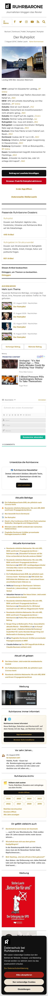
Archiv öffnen (24, 792)
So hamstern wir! (13, 758)
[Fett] (4, 415)
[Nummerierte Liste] (15, 415)
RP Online (16, 104)
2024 (29, 799)
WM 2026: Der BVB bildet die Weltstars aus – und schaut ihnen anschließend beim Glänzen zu (25, 579)
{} (26, 415)
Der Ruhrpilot (19, 306)
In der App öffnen (24, 189)
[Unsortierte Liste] (18, 415)
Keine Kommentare (36, 41)
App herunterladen (24, 734)
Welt (13, 98)
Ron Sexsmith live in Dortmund (17, 514)
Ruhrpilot (8, 218)
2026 (8, 799)
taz (35, 119)
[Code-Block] (23, 415)
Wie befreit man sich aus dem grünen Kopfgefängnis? (20, 843)
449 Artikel (8, 234)
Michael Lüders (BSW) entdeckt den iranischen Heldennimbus (23, 528)
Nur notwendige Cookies (24, 982)
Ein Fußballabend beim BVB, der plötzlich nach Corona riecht (23, 503)
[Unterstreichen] (9, 415)
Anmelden (42, 400)
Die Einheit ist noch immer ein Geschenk (22, 829)
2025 (19, 799)
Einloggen (6, 275)
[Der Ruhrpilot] (7, 306)
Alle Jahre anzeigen (11, 815)
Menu (6, 23)
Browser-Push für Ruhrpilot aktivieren (24, 181)
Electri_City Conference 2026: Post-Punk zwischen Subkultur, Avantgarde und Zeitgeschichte (25, 522)
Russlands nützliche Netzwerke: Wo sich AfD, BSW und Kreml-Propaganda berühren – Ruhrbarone (24, 551)
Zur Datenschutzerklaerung (16, 968)
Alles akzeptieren (24, 975)
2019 (40, 804)
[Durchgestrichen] (12, 415)
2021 (19, 804)
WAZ (27, 128)
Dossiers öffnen (10, 812)
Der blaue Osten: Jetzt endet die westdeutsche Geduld (23, 662)
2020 (29, 804)
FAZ (32, 107)
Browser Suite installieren (24, 740)
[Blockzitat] (20, 415)
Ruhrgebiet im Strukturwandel (18, 242)
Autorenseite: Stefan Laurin (24, 197)
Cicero (38, 116)
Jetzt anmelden (24, 485)
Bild (36, 122)
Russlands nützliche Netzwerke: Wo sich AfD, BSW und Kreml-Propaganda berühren (25, 509)
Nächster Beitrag (35, 347)
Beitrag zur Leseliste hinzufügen (24, 173)
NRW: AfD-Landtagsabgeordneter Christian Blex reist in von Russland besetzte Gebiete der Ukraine (25, 567)
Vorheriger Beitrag (13, 347)
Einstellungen (24, 989)
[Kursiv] (6, 415)
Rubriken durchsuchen (13, 809)
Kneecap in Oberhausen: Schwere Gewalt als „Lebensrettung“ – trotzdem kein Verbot (23, 588)
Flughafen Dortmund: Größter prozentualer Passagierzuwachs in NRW (22, 533)
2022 (8, 804)
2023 (39, 799)
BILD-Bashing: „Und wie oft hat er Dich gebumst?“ (25, 857)
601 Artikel (8, 258)
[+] (29, 415)
